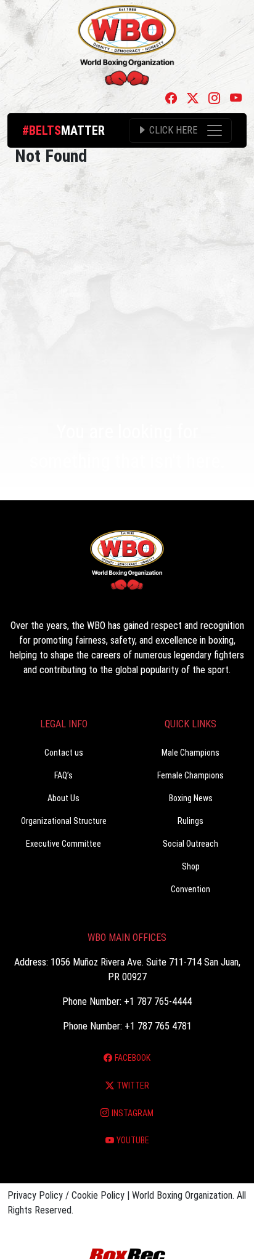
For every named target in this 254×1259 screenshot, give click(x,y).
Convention (190, 889)
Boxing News (191, 798)
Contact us (63, 752)
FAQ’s (63, 775)
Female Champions (190, 775)
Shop (191, 866)
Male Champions (190, 752)
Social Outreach (190, 844)
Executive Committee (63, 844)
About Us (63, 798)
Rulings (190, 821)
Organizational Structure (64, 821)
